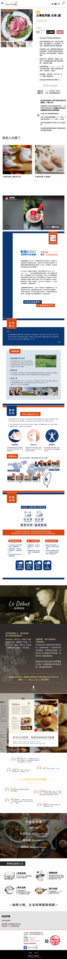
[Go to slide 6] (37, 180)
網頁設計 (40, 957)
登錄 (9, 926)
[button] (2, 3)
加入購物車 (50, 32)
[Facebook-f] (25, 947)
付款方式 (36, 952)
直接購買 (60, 32)
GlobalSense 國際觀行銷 (30, 957)
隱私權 (30, 952)
